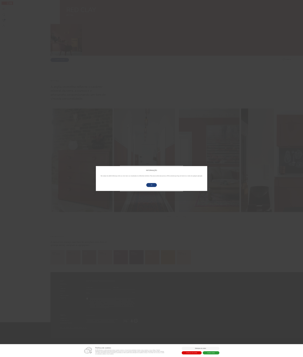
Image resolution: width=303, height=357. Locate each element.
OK (151, 185)
